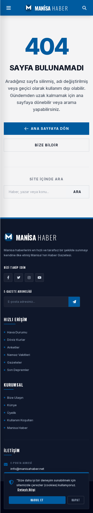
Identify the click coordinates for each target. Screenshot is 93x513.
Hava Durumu (17, 332)
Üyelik (11, 413)
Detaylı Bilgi (26, 489)
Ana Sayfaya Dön (50, 128)
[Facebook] (8, 277)
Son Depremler (18, 370)
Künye (12, 405)
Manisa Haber (17, 428)
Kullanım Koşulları (20, 420)
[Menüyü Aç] (8, 8)
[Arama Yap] (84, 8)
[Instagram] (29, 277)
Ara (77, 192)
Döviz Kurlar (16, 340)
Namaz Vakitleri (18, 355)
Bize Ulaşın (15, 397)
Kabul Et (37, 500)
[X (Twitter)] (18, 277)
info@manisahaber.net (27, 469)
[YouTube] (39, 277)
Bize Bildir (46, 145)
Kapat (76, 500)
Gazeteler (14, 362)
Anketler (13, 347)
